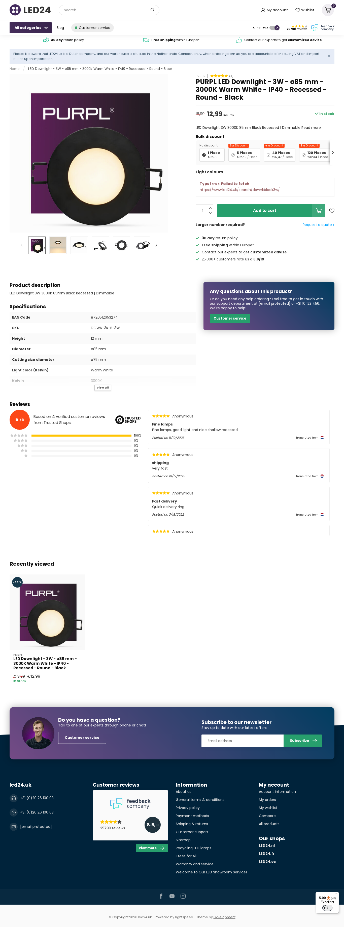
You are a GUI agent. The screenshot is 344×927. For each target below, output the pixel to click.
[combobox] (109, 10)
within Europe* (175, 39)
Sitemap (183, 839)
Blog (60, 27)
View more (148, 848)
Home (15, 68)
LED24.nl (267, 845)
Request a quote (318, 224)
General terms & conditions (200, 799)
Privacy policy (188, 807)
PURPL (200, 75)
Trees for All (186, 856)
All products (269, 823)
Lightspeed (184, 917)
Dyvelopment (224, 917)
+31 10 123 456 (307, 303)
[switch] (327, 908)
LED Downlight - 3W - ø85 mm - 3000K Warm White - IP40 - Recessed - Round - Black (100, 68)
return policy (67, 39)
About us (183, 791)
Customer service (230, 318)
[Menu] (336, 895)
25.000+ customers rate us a (233, 259)
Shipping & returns (192, 823)
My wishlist (268, 807)
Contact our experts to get (283, 39)
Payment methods (192, 815)
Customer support (192, 831)
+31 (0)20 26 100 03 (37, 797)
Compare (267, 815)
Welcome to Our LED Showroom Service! (211, 872)
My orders (267, 799)
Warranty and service (195, 864)
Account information (277, 791)
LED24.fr (267, 853)
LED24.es (267, 861)
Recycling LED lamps (193, 848)
